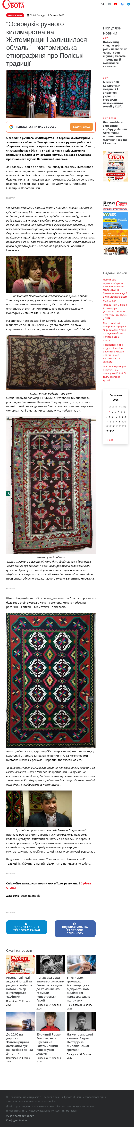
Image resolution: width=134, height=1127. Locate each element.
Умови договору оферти (20, 1115)
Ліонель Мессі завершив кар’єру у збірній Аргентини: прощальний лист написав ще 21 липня (115, 132)
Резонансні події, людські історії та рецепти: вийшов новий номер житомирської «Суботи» (19, 987)
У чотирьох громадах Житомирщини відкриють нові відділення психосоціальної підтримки (79, 989)
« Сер (110, 439)
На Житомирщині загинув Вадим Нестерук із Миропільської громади (80, 1042)
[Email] (109, 4)
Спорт (112, 117)
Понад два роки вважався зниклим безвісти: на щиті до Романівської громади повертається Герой (50, 989)
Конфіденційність (16, 1120)
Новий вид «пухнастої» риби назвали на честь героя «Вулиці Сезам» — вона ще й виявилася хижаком (115, 54)
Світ (105, 37)
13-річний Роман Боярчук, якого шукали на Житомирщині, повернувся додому (48, 1043)
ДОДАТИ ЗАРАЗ (81, 126)
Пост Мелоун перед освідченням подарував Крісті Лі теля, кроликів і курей (114, 373)
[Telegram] (129, 4)
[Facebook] (122, 4)
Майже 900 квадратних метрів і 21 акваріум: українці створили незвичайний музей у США (113, 94)
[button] (103, 4)
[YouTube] (116, 4)
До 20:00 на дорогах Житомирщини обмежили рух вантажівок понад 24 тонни (19, 1043)
